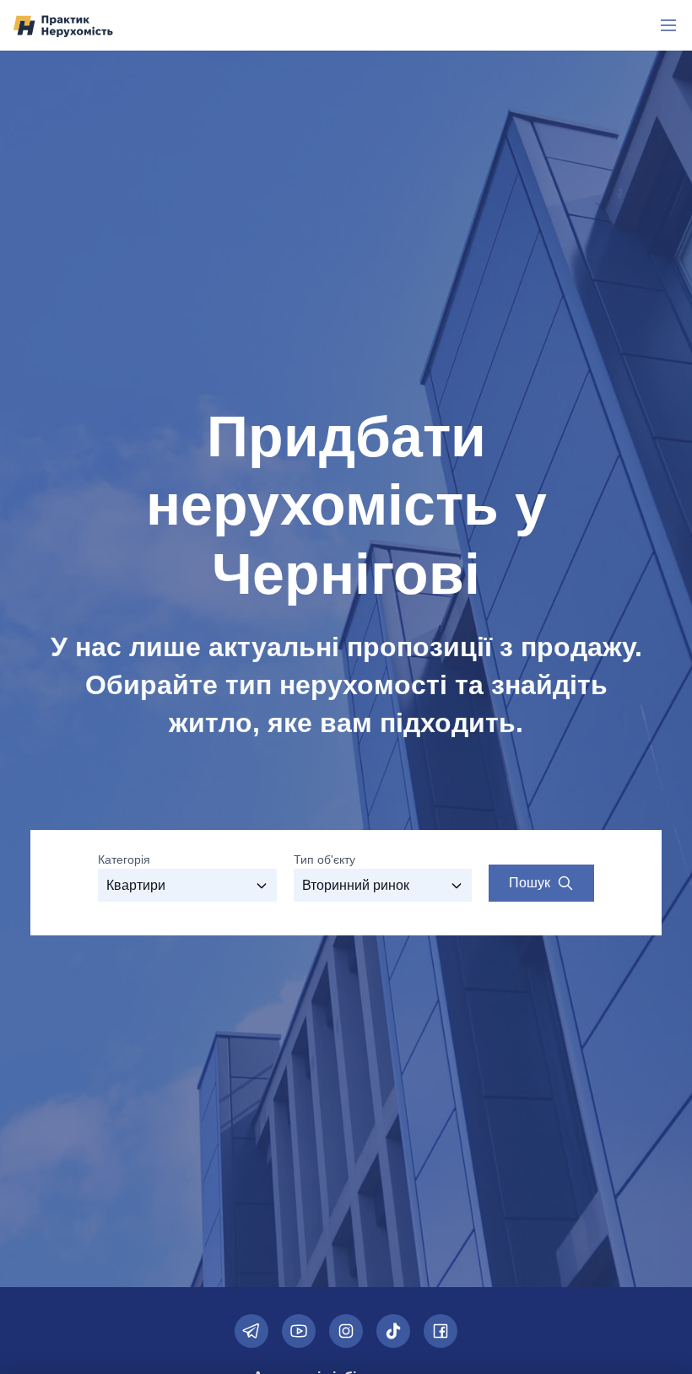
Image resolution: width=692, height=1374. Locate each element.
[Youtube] (299, 1331)
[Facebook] (440, 1331)
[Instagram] (346, 1331)
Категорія (124, 859)
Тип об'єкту (324, 859)
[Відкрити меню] (668, 25)
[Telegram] (251, 1331)
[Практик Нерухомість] (63, 25)
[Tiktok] (393, 1331)
